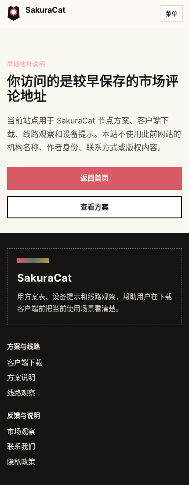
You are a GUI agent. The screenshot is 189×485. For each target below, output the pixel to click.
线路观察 (21, 392)
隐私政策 (21, 461)
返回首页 (94, 178)
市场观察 (21, 431)
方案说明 (21, 377)
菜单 (171, 14)
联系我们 (21, 446)
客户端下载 (24, 362)
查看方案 (94, 207)
